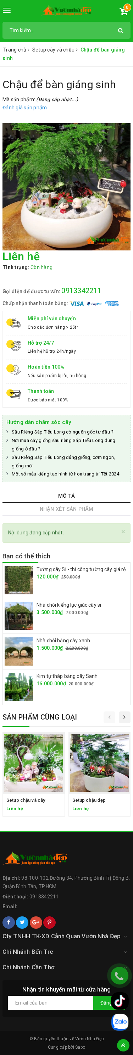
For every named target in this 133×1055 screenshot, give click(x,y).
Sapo (80, 1047)
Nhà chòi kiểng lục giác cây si (69, 605)
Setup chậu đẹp (89, 800)
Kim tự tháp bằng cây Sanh (67, 676)
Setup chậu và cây (25, 800)
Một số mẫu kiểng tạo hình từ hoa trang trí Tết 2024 (65, 474)
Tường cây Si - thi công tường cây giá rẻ (81, 569)
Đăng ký (109, 1003)
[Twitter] (22, 922)
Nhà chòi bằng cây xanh (63, 640)
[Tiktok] (120, 1001)
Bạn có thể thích (26, 556)
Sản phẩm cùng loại (39, 717)
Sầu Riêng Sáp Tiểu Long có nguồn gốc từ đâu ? (62, 432)
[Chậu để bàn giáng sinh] (66, 186)
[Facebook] (8, 922)
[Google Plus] (36, 922)
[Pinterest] (49, 922)
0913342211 (81, 290)
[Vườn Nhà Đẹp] (66, 12)
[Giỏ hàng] (124, 13)
